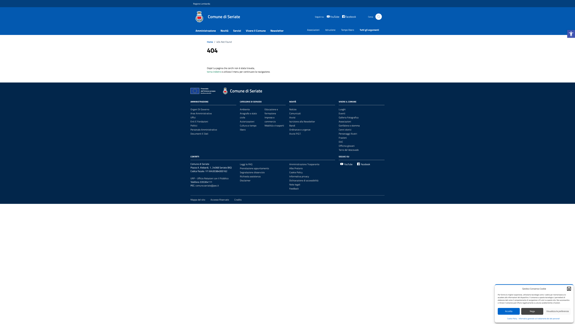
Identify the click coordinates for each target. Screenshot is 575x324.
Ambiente (245, 109)
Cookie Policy (512, 318)
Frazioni (343, 138)
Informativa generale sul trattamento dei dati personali (539, 318)
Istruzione (330, 30)
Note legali (294, 184)
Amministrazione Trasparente (304, 164)
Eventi (342, 113)
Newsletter (277, 31)
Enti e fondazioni (199, 121)
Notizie (292, 109)
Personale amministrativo (203, 129)
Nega (532, 311)
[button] (571, 34)
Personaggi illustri (348, 133)
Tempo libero (347, 30)
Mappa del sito (197, 199)
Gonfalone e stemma (349, 125)
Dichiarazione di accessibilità (303, 180)
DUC (341, 142)
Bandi (292, 125)
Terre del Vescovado (349, 150)
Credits (238, 199)
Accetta (508, 311)
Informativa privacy (299, 176)
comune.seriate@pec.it (207, 185)
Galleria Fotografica (348, 117)
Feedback (294, 188)
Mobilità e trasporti (274, 125)
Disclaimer (245, 180)
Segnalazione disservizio (252, 172)
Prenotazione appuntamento (254, 168)
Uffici (193, 117)
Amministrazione (206, 31)
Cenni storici (345, 129)
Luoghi (342, 109)
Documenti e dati (199, 133)
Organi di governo (199, 109)
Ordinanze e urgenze (299, 129)
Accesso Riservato (220, 199)
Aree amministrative (201, 113)
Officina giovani (347, 146)
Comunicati (295, 113)
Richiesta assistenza (250, 176)
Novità (224, 31)
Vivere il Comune (256, 31)
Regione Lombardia (201, 3)
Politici (193, 125)
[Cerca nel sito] (378, 17)
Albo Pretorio (296, 168)
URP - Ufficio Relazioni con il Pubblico (209, 178)
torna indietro (214, 72)
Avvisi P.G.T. (295, 133)
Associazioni (313, 30)
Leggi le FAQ (246, 164)
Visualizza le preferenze (557, 311)
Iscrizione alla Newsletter (302, 121)
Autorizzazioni (247, 121)
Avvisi (292, 117)
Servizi (237, 31)
